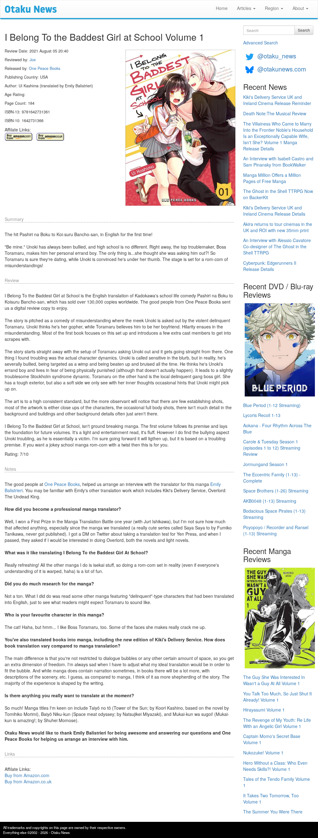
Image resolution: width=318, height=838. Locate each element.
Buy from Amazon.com (27, 775)
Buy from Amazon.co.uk (28, 781)
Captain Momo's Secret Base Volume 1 (271, 739)
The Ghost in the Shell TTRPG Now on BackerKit (278, 194)
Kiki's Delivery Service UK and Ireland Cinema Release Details (274, 210)
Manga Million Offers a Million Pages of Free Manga (272, 178)
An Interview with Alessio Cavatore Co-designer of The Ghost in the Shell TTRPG (277, 246)
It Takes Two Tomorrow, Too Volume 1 (271, 798)
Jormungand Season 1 (265, 464)
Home (222, 8)
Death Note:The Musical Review (274, 113)
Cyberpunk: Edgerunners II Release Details (269, 266)
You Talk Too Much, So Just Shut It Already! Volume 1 (277, 696)
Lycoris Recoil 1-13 (261, 415)
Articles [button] (244, 8)
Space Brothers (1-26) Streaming (275, 491)
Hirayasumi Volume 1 (264, 710)
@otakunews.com (281, 68)
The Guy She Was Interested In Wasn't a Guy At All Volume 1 (274, 680)
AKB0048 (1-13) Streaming (269, 501)
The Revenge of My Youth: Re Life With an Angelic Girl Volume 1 (277, 723)
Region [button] (272, 8)
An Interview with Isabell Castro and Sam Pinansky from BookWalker (278, 161)
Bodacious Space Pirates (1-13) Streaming (274, 514)
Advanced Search (260, 42)
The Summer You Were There (272, 811)
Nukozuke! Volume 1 (263, 752)
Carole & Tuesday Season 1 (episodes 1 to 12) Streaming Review (271, 447)
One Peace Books (44, 68)
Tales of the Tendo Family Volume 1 (276, 782)
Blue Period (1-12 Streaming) (272, 405)
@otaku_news (276, 55)
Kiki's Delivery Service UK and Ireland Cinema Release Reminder (277, 100)
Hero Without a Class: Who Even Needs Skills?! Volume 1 (275, 766)
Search (304, 30)
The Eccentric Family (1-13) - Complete (272, 477)
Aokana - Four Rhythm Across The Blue (277, 428)
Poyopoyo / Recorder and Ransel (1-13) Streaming (275, 530)
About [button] (299, 8)
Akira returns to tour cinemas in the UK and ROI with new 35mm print (277, 227)
